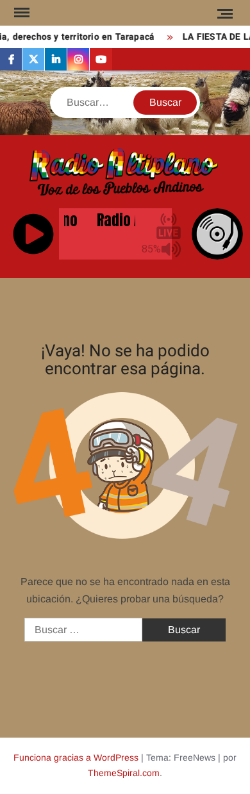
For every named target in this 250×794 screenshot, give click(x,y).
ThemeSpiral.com (124, 773)
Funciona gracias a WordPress (75, 757)
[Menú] (20, 13)
